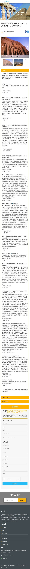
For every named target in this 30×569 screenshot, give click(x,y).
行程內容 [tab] (4, 70)
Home (2, 7)
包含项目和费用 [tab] (6, 397)
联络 (3, 530)
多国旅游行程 (15, 7)
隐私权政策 (4, 538)
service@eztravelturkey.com (8, 555)
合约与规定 (4, 541)
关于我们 (4, 527)
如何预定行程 (5, 544)
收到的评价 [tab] (5, 401)
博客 (3, 536)
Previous (2, 47)
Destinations (7, 7)
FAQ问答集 (4, 533)
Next (28, 47)
